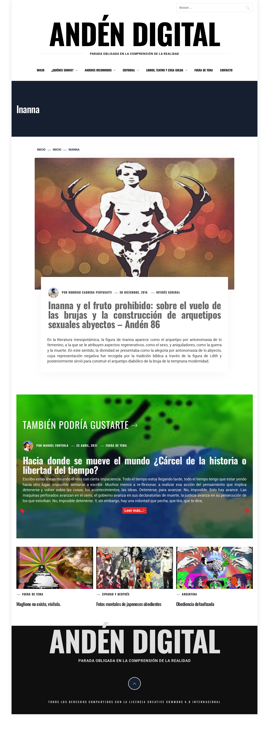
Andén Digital (134, 33)
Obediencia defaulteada (195, 603)
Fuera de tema (203, 70)
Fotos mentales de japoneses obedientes (128, 603)
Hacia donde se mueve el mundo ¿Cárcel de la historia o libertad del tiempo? (135, 465)
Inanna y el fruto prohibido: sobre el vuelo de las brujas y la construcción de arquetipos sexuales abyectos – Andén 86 (134, 314)
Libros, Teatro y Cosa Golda (164, 70)
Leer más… (133, 510)
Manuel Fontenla (56, 445)
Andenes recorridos (98, 70)
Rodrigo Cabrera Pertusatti (90, 292)
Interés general (168, 292)
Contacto (226, 70)
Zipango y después (115, 594)
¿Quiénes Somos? (62, 70)
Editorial (129, 70)
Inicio (40, 70)
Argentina (189, 594)
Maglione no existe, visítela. (38, 603)
